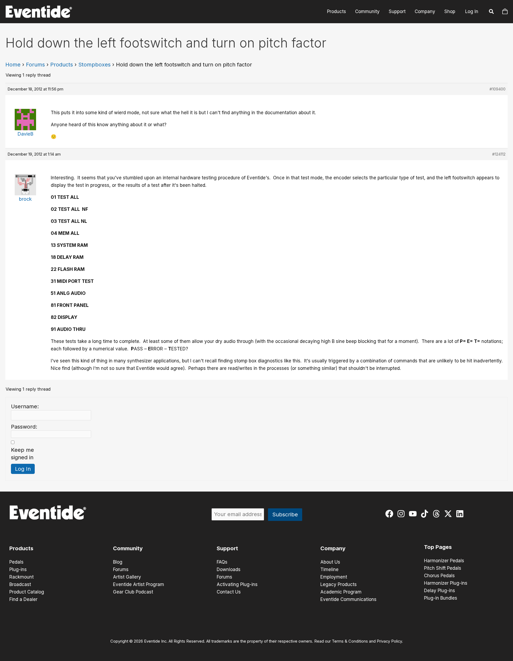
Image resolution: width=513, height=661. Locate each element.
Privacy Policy (389, 641)
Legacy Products (338, 584)
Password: (24, 426)
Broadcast (20, 584)
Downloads (228, 569)
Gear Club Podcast (133, 592)
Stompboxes (94, 64)
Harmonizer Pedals (444, 560)
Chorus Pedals (439, 575)
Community (367, 11)
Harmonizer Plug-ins (445, 583)
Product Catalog (26, 592)
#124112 (499, 154)
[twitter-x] (449, 514)
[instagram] (402, 514)
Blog (117, 562)
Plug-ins (18, 569)
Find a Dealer (23, 599)
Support (397, 11)
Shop (449, 11)
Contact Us (229, 592)
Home (13, 64)
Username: (25, 406)
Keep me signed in (22, 454)
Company (425, 11)
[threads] (437, 514)
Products (336, 11)
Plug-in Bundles (440, 598)
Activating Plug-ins (237, 584)
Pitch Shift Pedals (442, 568)
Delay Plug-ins (439, 590)
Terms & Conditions (350, 641)
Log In (471, 11)
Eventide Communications (348, 599)
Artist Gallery (127, 577)
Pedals (16, 562)
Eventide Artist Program (138, 584)
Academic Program (341, 592)
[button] (491, 12)
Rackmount (21, 577)
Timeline (329, 569)
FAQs (222, 562)
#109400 (497, 89)
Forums (35, 64)
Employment (333, 577)
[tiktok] (426, 514)
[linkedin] (461, 514)
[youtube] (414, 514)
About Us (330, 562)
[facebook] (390, 514)
